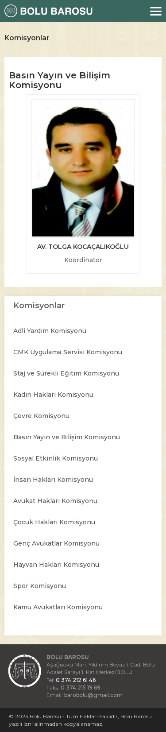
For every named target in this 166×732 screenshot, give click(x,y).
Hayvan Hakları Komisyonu (56, 565)
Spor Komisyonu (39, 586)
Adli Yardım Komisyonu (49, 331)
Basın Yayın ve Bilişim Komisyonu (66, 437)
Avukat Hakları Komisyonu (55, 501)
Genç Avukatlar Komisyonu (56, 543)
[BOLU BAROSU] (46, 11)
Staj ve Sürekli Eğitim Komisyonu (66, 373)
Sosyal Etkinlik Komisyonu (55, 458)
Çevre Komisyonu (41, 416)
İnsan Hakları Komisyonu (53, 480)
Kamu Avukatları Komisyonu (58, 607)
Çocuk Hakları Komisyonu (54, 522)
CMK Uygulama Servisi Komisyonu (67, 352)
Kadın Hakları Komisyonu (53, 395)
